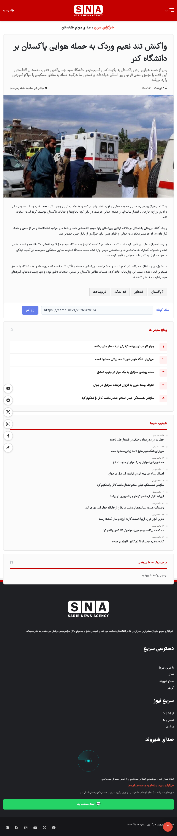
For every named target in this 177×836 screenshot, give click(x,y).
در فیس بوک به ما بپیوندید (154, 575)
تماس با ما (168, 720)
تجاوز (137, 292)
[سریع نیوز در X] (8, 412)
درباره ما (170, 727)
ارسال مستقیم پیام (89, 804)
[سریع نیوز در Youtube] (8, 388)
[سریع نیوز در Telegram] (8, 400)
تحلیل (171, 675)
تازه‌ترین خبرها (166, 668)
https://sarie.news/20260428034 (70, 310)
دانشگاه (119, 292)
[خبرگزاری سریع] (88, 10)
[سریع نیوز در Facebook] (8, 436)
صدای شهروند (167, 681)
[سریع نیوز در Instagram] (8, 424)
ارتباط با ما (168, 714)
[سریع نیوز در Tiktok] (8, 448)
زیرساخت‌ (98, 292)
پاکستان (156, 292)
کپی (28, 310)
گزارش (170, 688)
